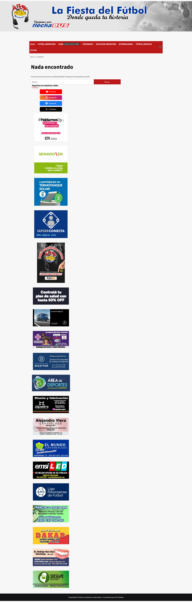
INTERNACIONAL (126, 44)
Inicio (32, 44)
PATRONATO (88, 44)
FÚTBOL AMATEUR (144, 44)
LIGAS (68, 44)
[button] (160, 47)
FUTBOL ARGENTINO (47, 44)
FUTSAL (33, 50)
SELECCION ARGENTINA (106, 44)
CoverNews (107, 597)
